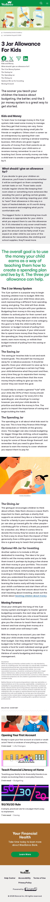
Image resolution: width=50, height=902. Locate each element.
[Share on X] (11, 58)
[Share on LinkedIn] (25, 58)
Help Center (10, 893)
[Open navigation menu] (47, 3)
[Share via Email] (18, 59)
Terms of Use (39, 893)
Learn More (25, 869)
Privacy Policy (25, 898)
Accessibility (24, 893)
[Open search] (41, 3)
